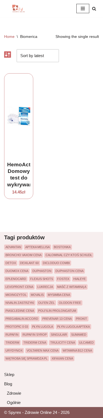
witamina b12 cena (77, 350)
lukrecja (45, 286)
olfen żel (46, 302)
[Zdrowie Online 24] (20, 8)
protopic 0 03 (16, 326)
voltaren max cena (43, 350)
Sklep (9, 374)
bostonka (62, 247)
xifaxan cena (62, 358)
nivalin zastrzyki (19, 302)
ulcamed (86, 342)
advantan (13, 247)
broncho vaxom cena (23, 255)
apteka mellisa (37, 247)
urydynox (14, 350)
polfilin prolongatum (57, 310)
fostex (63, 278)
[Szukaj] (94, 9)
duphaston (41, 271)
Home (9, 36)
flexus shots (41, 278)
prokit (81, 318)
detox (10, 263)
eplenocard (15, 278)
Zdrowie (14, 393)
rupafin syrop (35, 334)
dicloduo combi (56, 263)
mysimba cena (59, 294)
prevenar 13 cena (57, 318)
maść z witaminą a (71, 286)
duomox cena (16, 271)
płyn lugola (42, 326)
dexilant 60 (29, 263)
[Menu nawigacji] (82, 8)
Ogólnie (14, 402)
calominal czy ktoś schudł (69, 255)
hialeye (79, 278)
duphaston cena (69, 271)
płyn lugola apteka (73, 326)
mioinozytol (16, 294)
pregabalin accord (21, 318)
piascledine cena (19, 310)
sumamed (78, 334)
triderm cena (34, 342)
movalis (37, 294)
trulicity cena (62, 342)
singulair (59, 334)
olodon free (70, 302)
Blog (8, 383)
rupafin (11, 334)
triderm (12, 342)
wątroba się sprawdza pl (26, 358)
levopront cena (19, 286)
